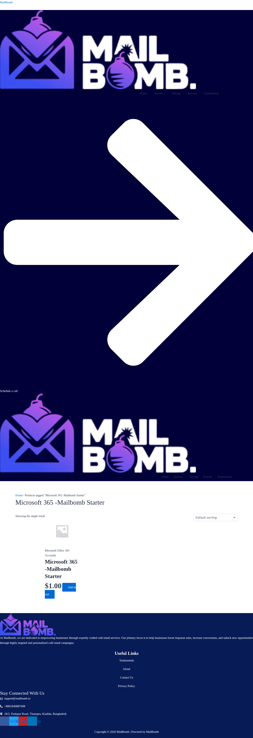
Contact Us (126, 677)
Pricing (176, 93)
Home (143, 93)
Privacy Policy (126, 686)
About (126, 669)
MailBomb (6, 2)
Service (158, 93)
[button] (160, 93)
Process (192, 93)
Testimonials (211, 93)
